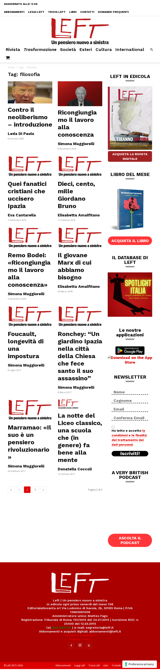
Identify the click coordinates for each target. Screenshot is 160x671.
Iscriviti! (130, 453)
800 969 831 (61, 627)
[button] (151, 50)
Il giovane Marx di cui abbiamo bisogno (74, 266)
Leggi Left (36, 11)
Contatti (87, 11)
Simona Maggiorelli (76, 143)
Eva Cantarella (22, 215)
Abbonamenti (14, 11)
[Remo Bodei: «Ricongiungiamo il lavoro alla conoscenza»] (30, 238)
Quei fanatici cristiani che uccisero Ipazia (27, 195)
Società (68, 49)
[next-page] (43, 489)
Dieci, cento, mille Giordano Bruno (76, 195)
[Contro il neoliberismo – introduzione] (30, 92)
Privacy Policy (80, 639)
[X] (89, 646)
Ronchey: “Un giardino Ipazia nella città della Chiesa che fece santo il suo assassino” (80, 356)
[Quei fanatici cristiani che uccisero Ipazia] (30, 166)
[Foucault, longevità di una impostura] (30, 316)
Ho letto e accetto (129, 437)
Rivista (13, 49)
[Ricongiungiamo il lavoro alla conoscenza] (80, 93)
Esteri (85, 49)
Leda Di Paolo (21, 133)
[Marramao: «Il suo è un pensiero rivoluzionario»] (30, 410)
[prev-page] (11, 489)
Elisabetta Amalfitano (79, 215)
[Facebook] (71, 646)
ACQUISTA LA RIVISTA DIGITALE (130, 156)
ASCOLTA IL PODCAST (130, 540)
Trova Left (57, 11)
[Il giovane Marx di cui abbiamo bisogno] (80, 238)
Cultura (104, 49)
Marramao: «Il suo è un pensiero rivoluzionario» (29, 442)
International (129, 49)
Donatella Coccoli (75, 469)
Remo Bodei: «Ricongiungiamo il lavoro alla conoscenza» (29, 269)
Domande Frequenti (113, 11)
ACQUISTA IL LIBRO (130, 240)
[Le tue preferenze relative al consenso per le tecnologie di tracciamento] (139, 664)
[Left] (80, 30)
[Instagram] (80, 645)
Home (11, 67)
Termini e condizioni (80, 635)
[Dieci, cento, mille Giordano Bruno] (80, 166)
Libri (72, 11)
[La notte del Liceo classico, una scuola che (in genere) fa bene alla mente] (80, 404)
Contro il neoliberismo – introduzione (30, 117)
